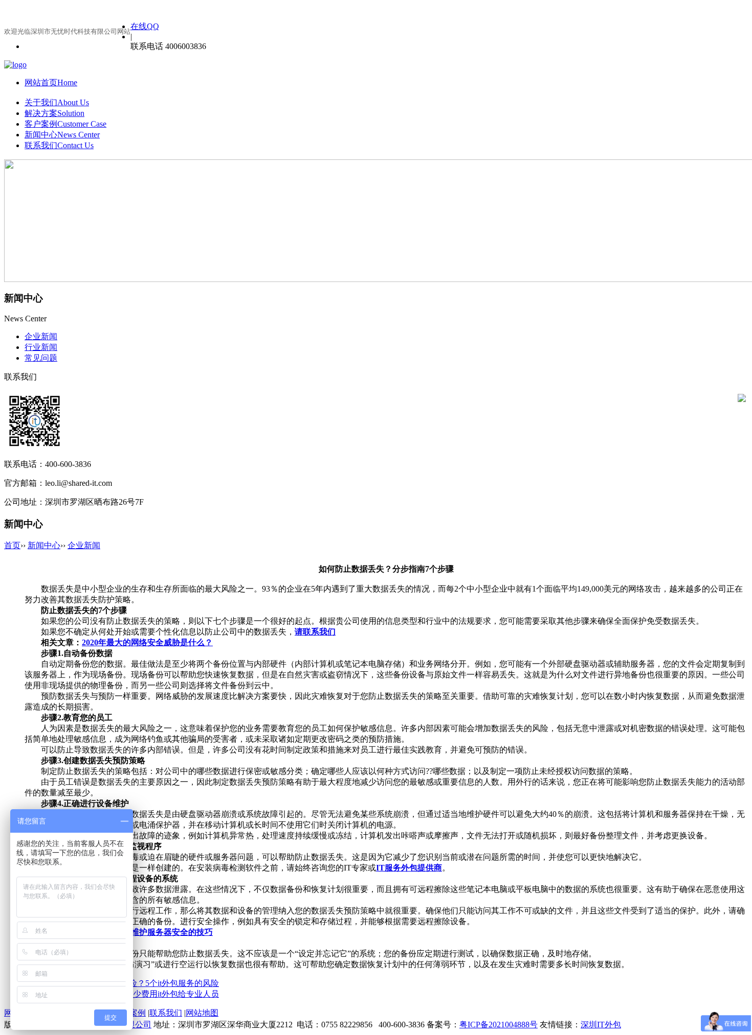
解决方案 (54, 113)
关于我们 (57, 102)
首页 (12, 545)
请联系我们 (315, 631)
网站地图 (202, 1012)
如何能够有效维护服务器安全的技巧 (147, 932)
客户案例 (65, 124)
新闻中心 (62, 134)
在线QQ (144, 26)
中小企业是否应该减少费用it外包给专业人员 (139, 994)
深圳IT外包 (601, 1024)
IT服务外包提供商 (409, 867)
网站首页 (51, 82)
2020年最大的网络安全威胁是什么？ (147, 642)
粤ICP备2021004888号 (498, 1024)
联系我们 (59, 145)
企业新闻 (84, 545)
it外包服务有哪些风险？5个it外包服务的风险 (139, 983)
